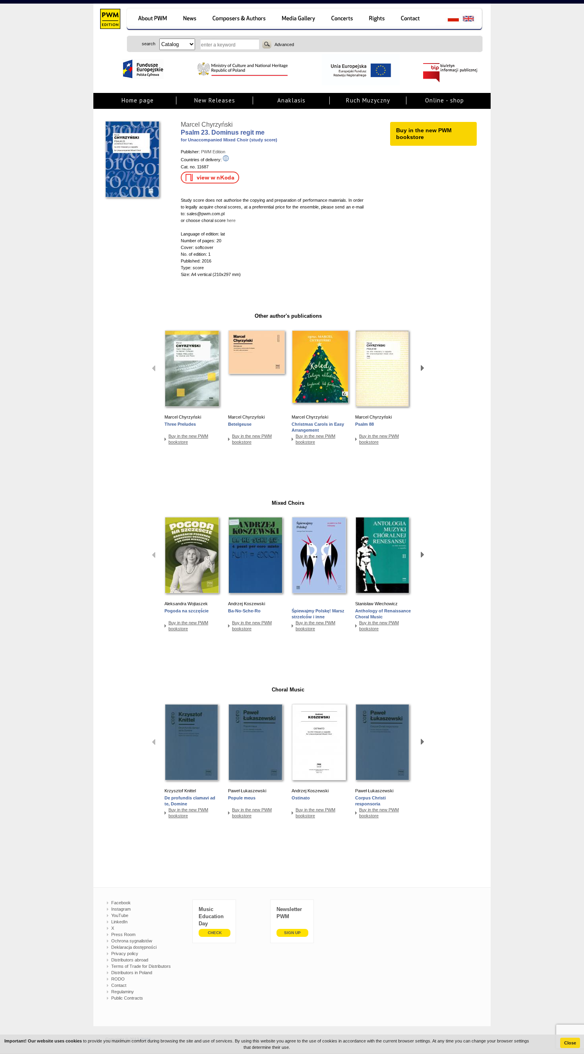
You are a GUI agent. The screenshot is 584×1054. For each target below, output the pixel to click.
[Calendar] (343, 20)
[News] (190, 20)
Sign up (292, 932)
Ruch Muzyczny (368, 100)
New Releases (214, 100)
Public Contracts (127, 998)
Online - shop (444, 100)
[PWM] (109, 20)
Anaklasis (291, 100)
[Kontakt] (414, 20)
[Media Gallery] (299, 20)
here (231, 220)
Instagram (121, 909)
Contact (118, 985)
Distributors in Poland (131, 972)
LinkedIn (119, 921)
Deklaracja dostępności (134, 947)
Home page (138, 100)
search (266, 44)
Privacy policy (124, 953)
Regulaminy (122, 991)
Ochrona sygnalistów (131, 940)
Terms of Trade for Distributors (141, 966)
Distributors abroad (129, 959)
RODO (118, 979)
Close (570, 1042)
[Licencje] (377, 20)
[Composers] (240, 20)
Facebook (121, 902)
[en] (473, 20)
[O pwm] (151, 20)
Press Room (123, 934)
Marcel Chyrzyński (207, 124)
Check (215, 932)
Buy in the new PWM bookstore (188, 439)
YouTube (119, 915)
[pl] (448, 20)
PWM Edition (213, 151)
